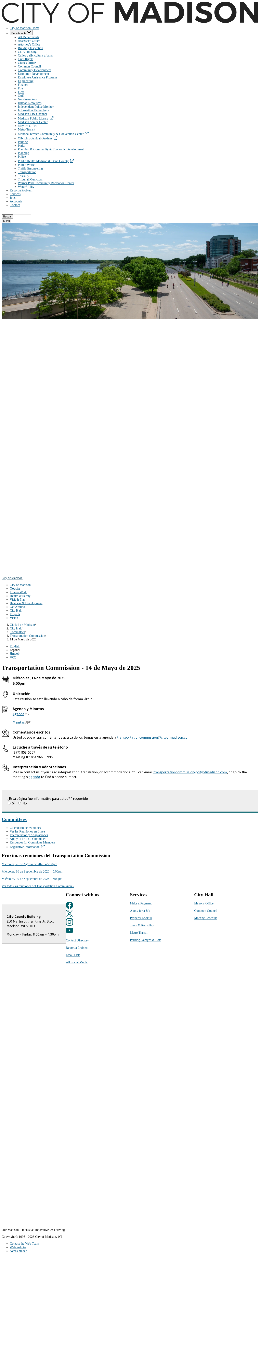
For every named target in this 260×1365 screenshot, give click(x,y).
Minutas (19, 722)
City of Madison (12, 578)
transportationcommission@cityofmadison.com (154, 737)
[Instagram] (69, 924)
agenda (34, 776)
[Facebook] (69, 907)
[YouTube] (69, 932)
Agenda (18, 714)
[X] (69, 916)
